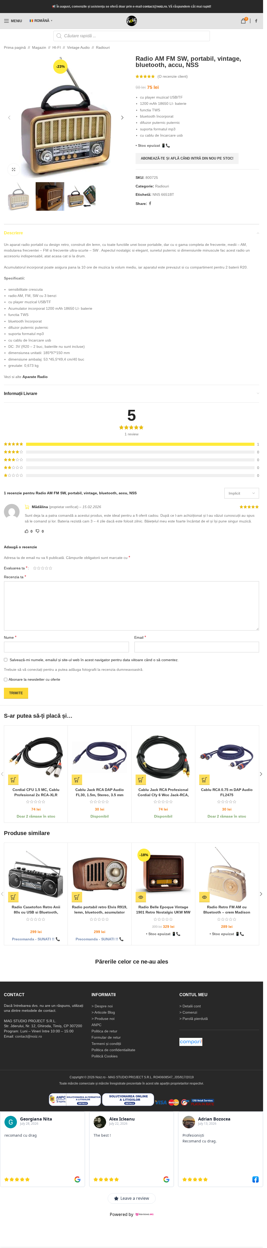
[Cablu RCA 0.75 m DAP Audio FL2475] (227, 757)
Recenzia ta (15, 577)
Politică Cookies (105, 1056)
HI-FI (56, 47)
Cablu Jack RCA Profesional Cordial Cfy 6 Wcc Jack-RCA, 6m (163, 795)
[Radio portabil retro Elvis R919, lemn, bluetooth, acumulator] (99, 874)
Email (140, 637)
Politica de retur (104, 1031)
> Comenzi (188, 1012)
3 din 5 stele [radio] (43, 568)
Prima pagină (15, 47)
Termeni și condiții (106, 1044)
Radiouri (103, 47)
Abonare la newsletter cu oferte (34, 679)
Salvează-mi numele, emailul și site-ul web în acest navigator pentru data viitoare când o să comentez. (94, 660)
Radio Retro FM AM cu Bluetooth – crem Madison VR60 (226, 912)
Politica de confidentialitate (113, 1050)
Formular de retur (106, 1037)
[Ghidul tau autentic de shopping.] (190, 1041)
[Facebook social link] (256, 21)
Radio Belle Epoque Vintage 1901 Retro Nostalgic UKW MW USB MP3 (163, 912)
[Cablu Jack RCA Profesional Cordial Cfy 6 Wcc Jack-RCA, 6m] (163, 757)
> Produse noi (103, 1018)
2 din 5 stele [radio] (39, 568)
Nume (10, 637)
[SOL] (128, 1099)
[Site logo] (131, 20)
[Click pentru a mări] (14, 169)
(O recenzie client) (172, 76)
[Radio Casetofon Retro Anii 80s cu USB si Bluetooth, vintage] (36, 874)
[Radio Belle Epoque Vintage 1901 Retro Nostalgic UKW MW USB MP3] (163, 874)
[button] (9, 117)
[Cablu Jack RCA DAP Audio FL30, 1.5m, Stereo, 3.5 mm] (99, 757)
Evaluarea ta (15, 568)
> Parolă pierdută (193, 1018)
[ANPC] (75, 1099)
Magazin (39, 47)
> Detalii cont (190, 1006)
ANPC (96, 1025)
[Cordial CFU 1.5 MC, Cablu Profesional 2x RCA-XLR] (36, 757)
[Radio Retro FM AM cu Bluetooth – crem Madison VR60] (227, 874)
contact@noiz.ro (155, 6)
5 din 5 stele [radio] (50, 568)
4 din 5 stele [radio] (46, 568)
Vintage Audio (78, 47)
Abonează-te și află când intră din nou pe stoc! (187, 158)
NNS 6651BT (163, 194)
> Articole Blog (103, 1012)
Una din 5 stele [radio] (35, 568)
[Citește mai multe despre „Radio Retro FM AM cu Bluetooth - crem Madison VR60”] (204, 897)
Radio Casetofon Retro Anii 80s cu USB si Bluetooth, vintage (36, 912)
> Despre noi (102, 1006)
